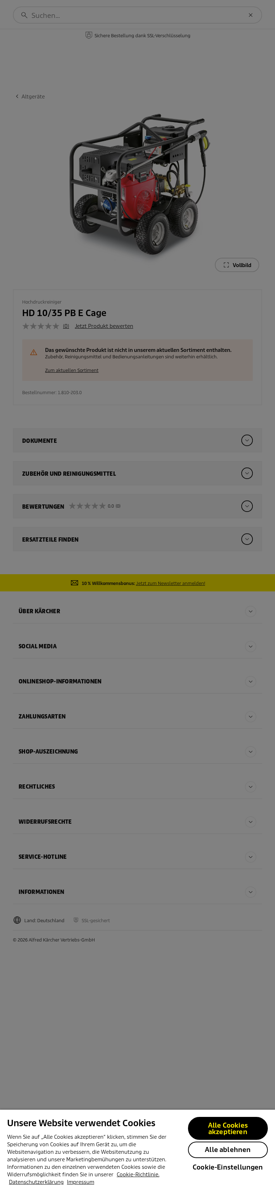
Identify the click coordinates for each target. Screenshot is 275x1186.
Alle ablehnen (228, 1150)
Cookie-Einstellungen (228, 1167)
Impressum (80, 1182)
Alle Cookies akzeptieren (228, 1128)
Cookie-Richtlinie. (138, 1174)
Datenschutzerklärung (36, 1182)
